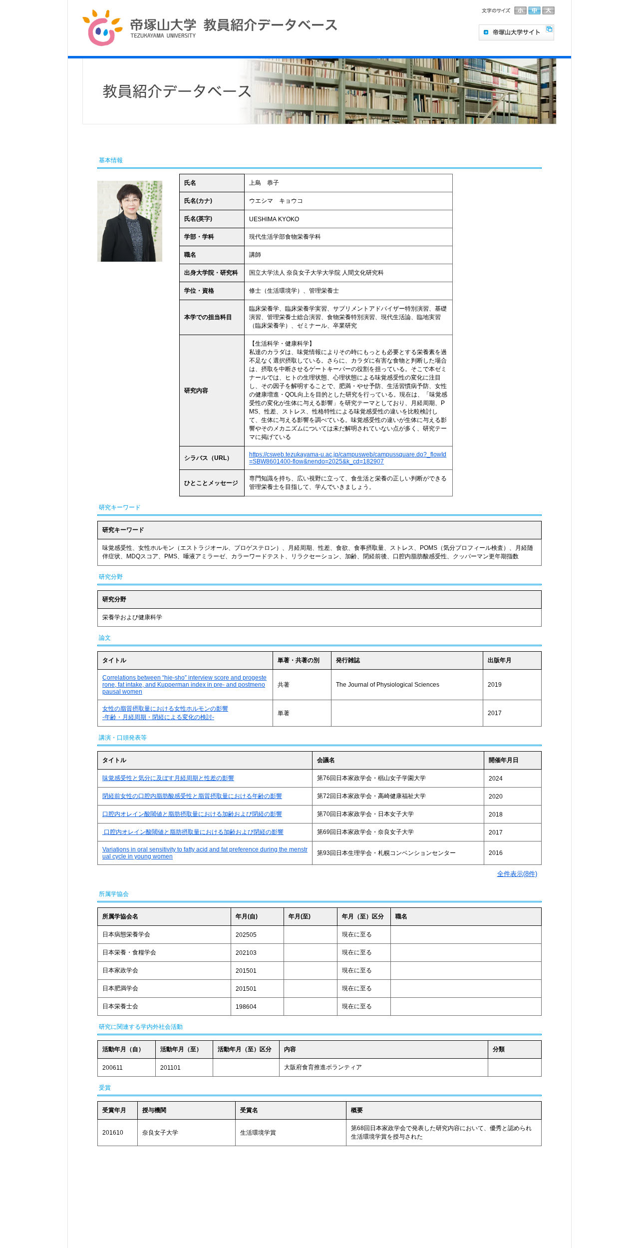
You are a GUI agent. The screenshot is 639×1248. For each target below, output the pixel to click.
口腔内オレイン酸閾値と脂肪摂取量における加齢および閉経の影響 (192, 814)
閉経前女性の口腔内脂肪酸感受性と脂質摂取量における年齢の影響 (192, 796)
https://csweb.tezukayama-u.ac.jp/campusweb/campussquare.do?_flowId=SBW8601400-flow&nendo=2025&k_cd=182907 (347, 458)
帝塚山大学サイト (516, 32)
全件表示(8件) (517, 873)
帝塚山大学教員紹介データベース (208, 28)
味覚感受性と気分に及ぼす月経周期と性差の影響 (168, 778)
